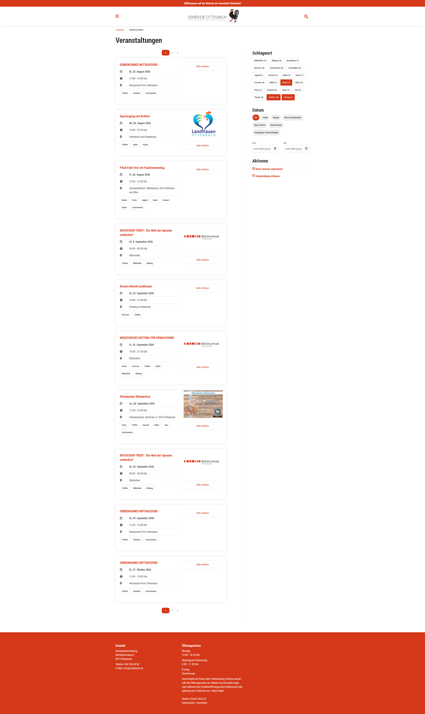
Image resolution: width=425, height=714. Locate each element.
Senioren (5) (272, 90)
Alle (255, 117)
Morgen (276, 117)
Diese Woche (259, 125)
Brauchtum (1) (293, 60)
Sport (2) (286, 90)
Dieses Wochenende (292, 117)
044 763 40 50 (131, 664)
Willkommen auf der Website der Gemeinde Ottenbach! (212, 3)
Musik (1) (286, 82)
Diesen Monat (276, 125)
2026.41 (202, 698)
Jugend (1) (258, 75)
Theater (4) (258, 97)
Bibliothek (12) (260, 60)
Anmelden (202, 702)
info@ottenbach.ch (133, 668)
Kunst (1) (299, 75)
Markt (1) (273, 82)
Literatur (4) (259, 82)
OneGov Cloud (189, 698)
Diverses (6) (259, 67)
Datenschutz (188, 702)
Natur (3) (299, 82)
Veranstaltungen (136, 30)
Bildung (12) (277, 60)
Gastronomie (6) (276, 67)
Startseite (120, 30)
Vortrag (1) (288, 97)
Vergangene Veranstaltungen (266, 132)
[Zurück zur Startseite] (212, 16)
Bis (285, 143)
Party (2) (258, 90)
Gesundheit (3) (295, 67)
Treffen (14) (274, 97)
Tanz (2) (298, 90)
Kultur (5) (287, 75)
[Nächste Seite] (177, 52)
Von (254, 143)
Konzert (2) (273, 75)
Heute (265, 117)
